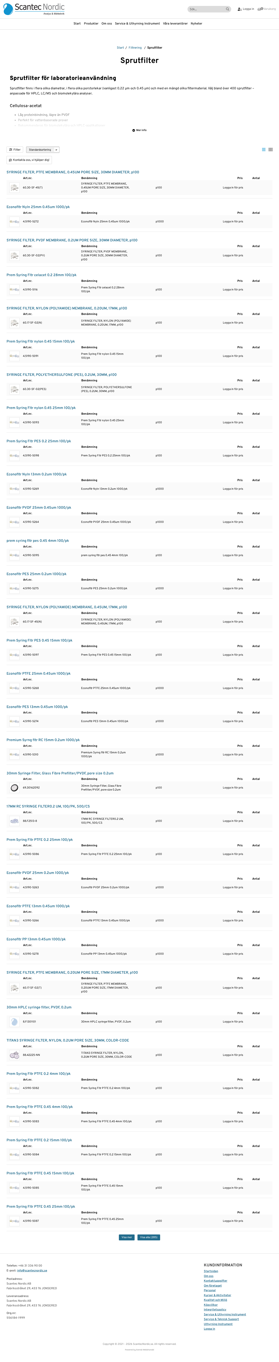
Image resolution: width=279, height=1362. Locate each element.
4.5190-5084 (31, 1154)
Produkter (91, 24)
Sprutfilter (154, 48)
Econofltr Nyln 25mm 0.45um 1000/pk (38, 207)
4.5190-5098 (31, 455)
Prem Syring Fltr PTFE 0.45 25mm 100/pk (41, 1207)
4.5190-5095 (31, 555)
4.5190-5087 (31, 1221)
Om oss (107, 24)
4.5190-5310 (30, 754)
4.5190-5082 (31, 1088)
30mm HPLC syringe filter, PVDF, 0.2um (39, 1007)
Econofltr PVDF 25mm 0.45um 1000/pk (39, 508)
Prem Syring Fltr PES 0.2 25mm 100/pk (39, 441)
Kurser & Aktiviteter (217, 1295)
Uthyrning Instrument (218, 1324)
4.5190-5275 (31, 588)
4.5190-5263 (31, 887)
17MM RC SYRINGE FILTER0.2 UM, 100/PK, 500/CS (48, 806)
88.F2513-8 (30, 821)
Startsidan (211, 1271)
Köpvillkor (211, 1305)
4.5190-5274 (30, 721)
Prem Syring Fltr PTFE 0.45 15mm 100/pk (40, 1173)
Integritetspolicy (215, 1310)
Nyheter (196, 24)
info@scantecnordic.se (32, 1271)
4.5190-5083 (31, 1121)
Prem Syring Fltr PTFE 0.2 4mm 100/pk (39, 1074)
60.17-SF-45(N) (32, 622)
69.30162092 (31, 788)
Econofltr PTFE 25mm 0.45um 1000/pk (39, 674)
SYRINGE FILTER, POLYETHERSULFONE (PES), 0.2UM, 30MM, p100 (62, 375)
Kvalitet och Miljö (215, 1300)
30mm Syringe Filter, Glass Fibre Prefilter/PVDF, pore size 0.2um (60, 773)
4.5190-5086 (31, 854)
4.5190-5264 (31, 522)
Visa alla (148, 1237)
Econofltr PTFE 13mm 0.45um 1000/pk (38, 906)
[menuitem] (79, 24)
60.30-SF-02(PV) (34, 255)
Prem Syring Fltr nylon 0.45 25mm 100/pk (41, 408)
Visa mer (127, 1237)
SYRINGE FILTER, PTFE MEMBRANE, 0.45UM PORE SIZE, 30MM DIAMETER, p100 (73, 172)
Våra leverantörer (175, 24)
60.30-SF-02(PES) (34, 389)
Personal (210, 1291)
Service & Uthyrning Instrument (137, 24)
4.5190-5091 (30, 356)
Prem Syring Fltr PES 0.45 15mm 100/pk (40, 640)
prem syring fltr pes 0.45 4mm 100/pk (38, 541)
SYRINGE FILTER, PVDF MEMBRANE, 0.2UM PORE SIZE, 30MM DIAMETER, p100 (72, 240)
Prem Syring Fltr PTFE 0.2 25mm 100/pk (40, 840)
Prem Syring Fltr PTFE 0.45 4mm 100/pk (40, 1107)
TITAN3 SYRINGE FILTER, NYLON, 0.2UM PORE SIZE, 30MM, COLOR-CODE (68, 1040)
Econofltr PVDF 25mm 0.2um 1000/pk (38, 873)
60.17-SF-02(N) (32, 323)
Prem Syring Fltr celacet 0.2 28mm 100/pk (42, 275)
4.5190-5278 (31, 954)
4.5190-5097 (31, 655)
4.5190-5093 (31, 422)
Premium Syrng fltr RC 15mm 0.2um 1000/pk (43, 740)
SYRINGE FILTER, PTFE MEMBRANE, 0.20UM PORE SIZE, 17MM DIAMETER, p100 (72, 973)
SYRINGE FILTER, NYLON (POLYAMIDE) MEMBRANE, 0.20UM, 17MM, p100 (67, 308)
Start (77, 24)
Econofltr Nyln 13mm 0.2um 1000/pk (37, 474)
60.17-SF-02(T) (32, 988)
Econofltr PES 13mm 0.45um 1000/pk (37, 707)
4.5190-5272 (31, 221)
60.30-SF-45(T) (33, 187)
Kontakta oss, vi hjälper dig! (31, 160)
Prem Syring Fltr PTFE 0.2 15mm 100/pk (39, 1140)
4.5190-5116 (30, 289)
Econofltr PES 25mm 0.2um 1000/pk (37, 574)
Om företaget (213, 1286)
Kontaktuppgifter (215, 1281)
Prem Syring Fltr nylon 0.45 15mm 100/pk (41, 341)
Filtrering (135, 48)
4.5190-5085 (31, 1188)
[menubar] (139, 24)
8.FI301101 (29, 1022)
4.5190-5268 (31, 688)
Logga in (209, 1329)
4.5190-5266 (31, 920)
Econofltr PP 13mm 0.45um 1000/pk (36, 939)
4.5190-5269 (31, 489)
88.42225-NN (31, 1055)
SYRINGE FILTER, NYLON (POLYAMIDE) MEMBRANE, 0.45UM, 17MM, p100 (67, 607)
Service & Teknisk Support (221, 1319)
